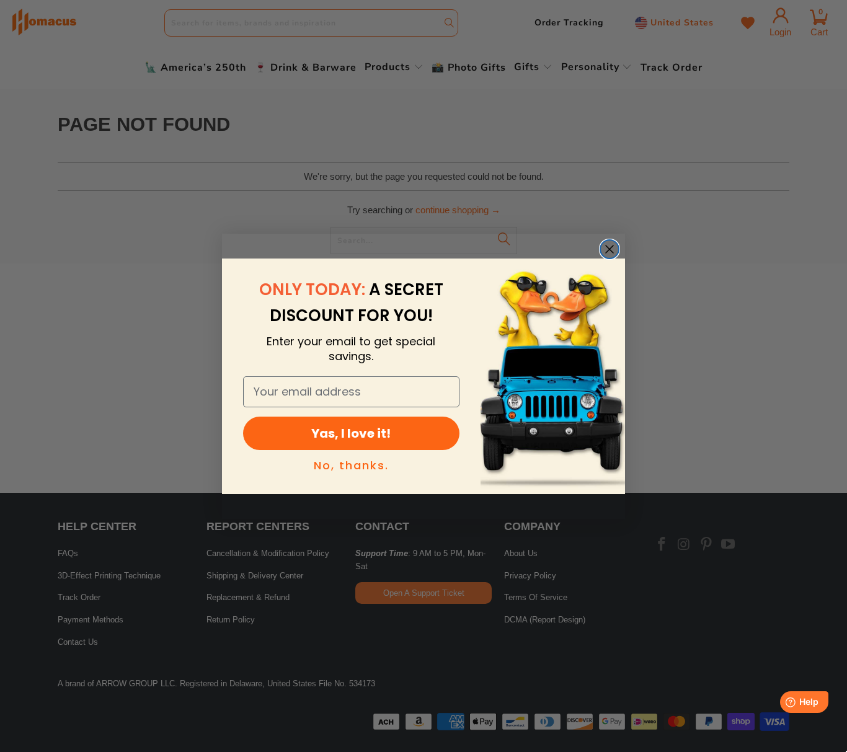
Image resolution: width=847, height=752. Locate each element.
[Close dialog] (609, 249)
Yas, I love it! (351, 433)
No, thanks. (351, 465)
